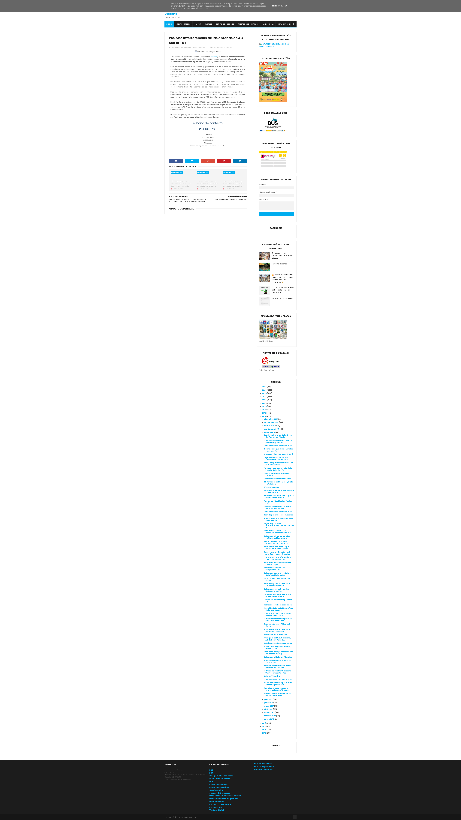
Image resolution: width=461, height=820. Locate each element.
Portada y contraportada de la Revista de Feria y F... (278, 469)
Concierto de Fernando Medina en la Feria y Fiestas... (278, 441)
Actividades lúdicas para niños (278, 605)
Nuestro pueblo (183, 24)
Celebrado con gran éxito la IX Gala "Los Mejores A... (277, 574)
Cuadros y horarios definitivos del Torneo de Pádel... (278, 436)
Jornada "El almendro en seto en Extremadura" (279, 491)
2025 (264, 390)
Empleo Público (284, 24)
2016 (264, 723)
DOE (211, 781)
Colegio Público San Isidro (221, 776)
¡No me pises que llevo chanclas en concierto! (278, 450)
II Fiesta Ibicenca (271, 487)
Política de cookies (263, 763)
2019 (264, 409)
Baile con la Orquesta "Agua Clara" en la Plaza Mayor (276, 547)
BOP (211, 773)
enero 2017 (269, 719)
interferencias (176, 172)
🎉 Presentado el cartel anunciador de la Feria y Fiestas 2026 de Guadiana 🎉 (282, 279)
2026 (264, 387)
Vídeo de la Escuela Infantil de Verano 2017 (277, 661)
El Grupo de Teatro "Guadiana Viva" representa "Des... (277, 672)
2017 (264, 416)
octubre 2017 (270, 425)
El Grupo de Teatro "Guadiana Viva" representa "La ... (277, 558)
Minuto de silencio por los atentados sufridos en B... (276, 542)
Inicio (169, 24)
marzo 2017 (269, 712)
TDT (231, 47)
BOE (211, 770)
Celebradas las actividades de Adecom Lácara (282, 255)
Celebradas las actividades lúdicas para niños (276, 590)
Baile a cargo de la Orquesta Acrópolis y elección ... (277, 585)
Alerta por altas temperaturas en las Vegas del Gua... (278, 684)
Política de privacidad (264, 766)
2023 (264, 396)
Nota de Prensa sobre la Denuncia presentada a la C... (278, 532)
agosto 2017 (269, 432)
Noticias (226, 47)
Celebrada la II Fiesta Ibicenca (277, 478)
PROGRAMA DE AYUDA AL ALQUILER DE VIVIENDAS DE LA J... (279, 497)
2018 (264, 413)
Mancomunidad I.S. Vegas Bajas (223, 798)
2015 (264, 726)
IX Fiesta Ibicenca (279, 264)
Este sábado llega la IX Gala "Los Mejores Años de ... (278, 609)
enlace (214, 56)
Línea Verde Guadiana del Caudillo (225, 796)
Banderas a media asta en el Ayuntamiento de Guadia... (277, 553)
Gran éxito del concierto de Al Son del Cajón (277, 563)
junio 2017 (268, 702)
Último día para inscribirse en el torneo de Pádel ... (278, 464)
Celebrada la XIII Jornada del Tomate (277, 474)
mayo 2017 (269, 706)
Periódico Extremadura (220, 804)
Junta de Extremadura (219, 793)
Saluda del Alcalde (203, 24)
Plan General (267, 24)
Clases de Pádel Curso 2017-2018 (278, 454)
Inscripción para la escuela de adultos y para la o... (277, 694)
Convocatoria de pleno (282, 298)
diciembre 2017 (271, 419)
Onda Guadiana (216, 801)
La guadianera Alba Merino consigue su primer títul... (276, 458)
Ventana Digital (216, 810)
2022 (264, 400)
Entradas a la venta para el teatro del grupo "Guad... (276, 689)
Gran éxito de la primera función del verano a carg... (279, 652)
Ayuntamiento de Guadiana (175, 12)
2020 (264, 406)
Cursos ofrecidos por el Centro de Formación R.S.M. (278, 614)
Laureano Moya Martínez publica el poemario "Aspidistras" (283, 290)
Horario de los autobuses (275, 634)
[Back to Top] (295, 817)
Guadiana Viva (216, 790)
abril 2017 (268, 709)
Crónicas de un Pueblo (219, 779)
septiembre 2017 (272, 429)
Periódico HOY (215, 807)
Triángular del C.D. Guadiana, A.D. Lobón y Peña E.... (277, 639)
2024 (264, 393)
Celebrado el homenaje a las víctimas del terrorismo (277, 537)
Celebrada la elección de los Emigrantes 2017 (277, 569)
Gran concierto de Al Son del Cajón (277, 579)
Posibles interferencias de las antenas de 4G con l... (277, 507)
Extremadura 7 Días (218, 784)
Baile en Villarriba (272, 676)
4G (213, 47)
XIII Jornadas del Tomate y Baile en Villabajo (278, 483)
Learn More (277, 6)
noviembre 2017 (271, 422)
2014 (264, 730)
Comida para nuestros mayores (278, 515)
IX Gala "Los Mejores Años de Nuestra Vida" (277, 647)
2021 (264, 403)
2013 (264, 733)
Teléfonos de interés (248, 24)
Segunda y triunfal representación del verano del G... (279, 525)
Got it (288, 6)
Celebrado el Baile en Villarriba (278, 657)
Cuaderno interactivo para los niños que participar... (278, 619)
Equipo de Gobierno (225, 24)
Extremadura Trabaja (219, 787)
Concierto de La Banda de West (278, 445)
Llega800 (218, 47)
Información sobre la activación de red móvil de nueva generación (181, 183)
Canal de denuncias (263, 769)
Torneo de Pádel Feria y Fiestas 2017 (278, 502)
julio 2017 (268, 699)
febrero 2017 (270, 716)
